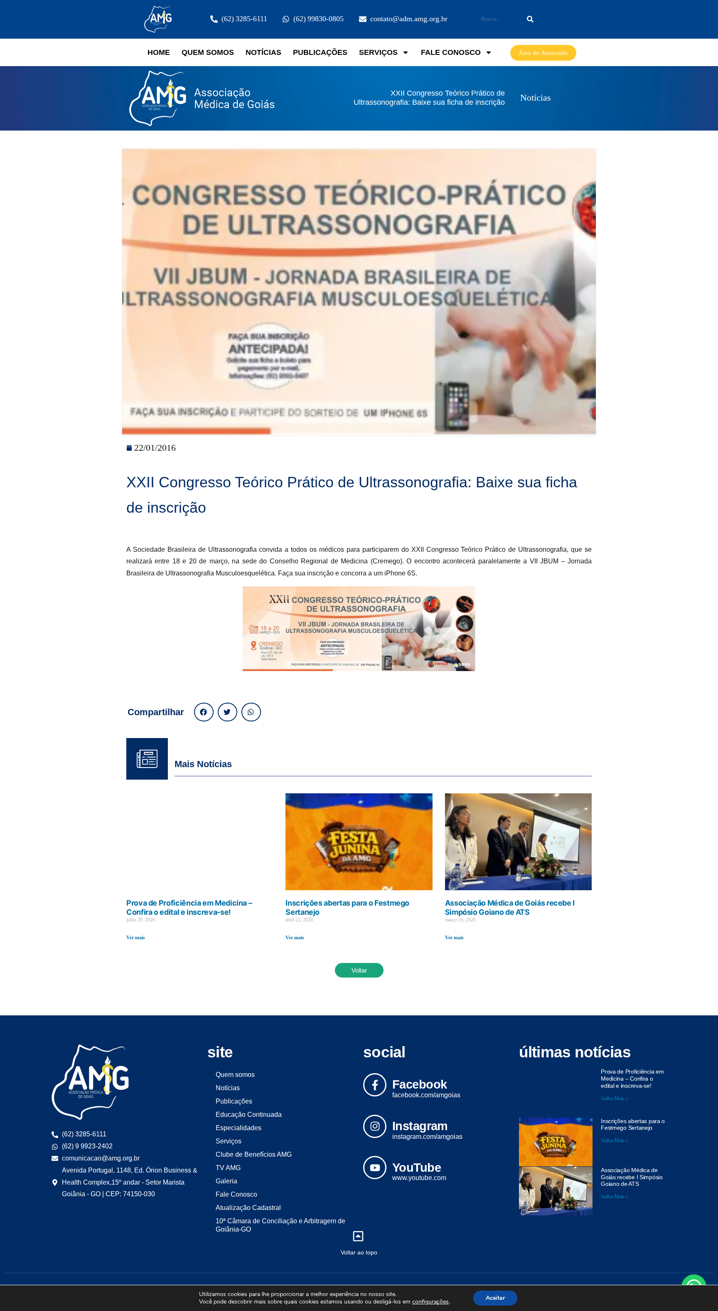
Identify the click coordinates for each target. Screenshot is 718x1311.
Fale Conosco (451, 52)
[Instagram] (374, 1126)
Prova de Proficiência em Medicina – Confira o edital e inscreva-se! (189, 907)
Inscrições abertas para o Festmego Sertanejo (633, 1124)
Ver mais (135, 938)
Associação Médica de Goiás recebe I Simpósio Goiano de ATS (510, 907)
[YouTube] (374, 1167)
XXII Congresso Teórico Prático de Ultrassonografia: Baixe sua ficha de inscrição (429, 97)
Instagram (420, 1126)
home (159, 52)
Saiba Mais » (614, 1099)
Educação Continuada (249, 1114)
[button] (204, 712)
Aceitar (495, 1298)
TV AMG (228, 1167)
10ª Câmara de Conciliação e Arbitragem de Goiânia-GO (280, 1225)
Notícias (263, 52)
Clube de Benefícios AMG (254, 1154)
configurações (430, 1302)
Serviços (378, 52)
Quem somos (208, 52)
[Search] (530, 19)
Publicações (320, 52)
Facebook (419, 1084)
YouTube (416, 1167)
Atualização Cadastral (248, 1207)
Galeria (226, 1181)
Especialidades (238, 1127)
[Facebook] (374, 1084)
